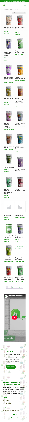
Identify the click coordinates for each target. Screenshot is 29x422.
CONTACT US (10, 367)
